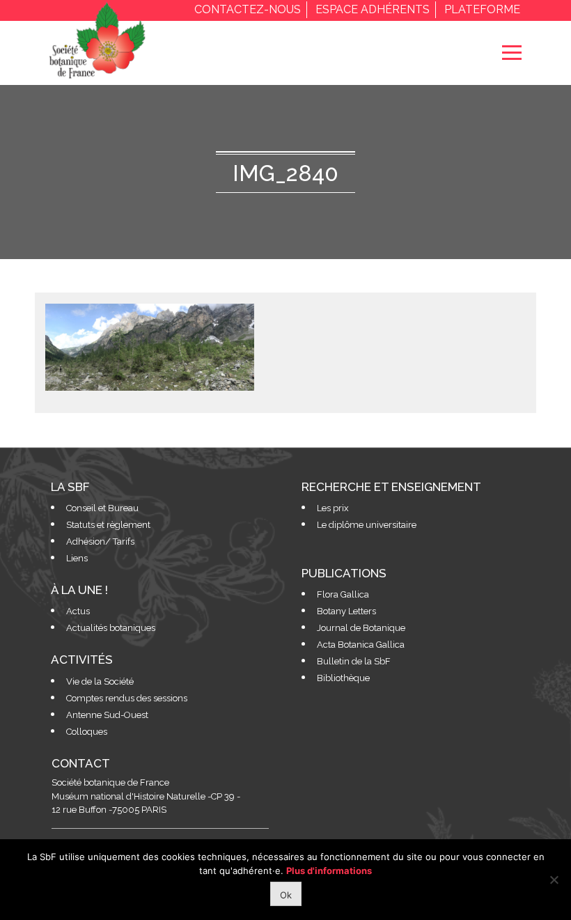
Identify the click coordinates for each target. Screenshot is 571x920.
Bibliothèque (343, 678)
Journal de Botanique (361, 628)
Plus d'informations (329, 870)
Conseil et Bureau (102, 508)
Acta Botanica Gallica (361, 644)
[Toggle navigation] (511, 52)
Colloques (86, 731)
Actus (78, 611)
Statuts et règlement (108, 525)
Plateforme (482, 9)
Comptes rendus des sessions (126, 698)
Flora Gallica (343, 594)
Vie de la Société (100, 681)
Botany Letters (346, 611)
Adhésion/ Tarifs (100, 541)
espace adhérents (372, 9)
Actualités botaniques (110, 628)
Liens (77, 558)
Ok (286, 894)
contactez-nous (247, 9)
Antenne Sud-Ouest (107, 715)
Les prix (333, 508)
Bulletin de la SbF (354, 661)
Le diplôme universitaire (366, 525)
